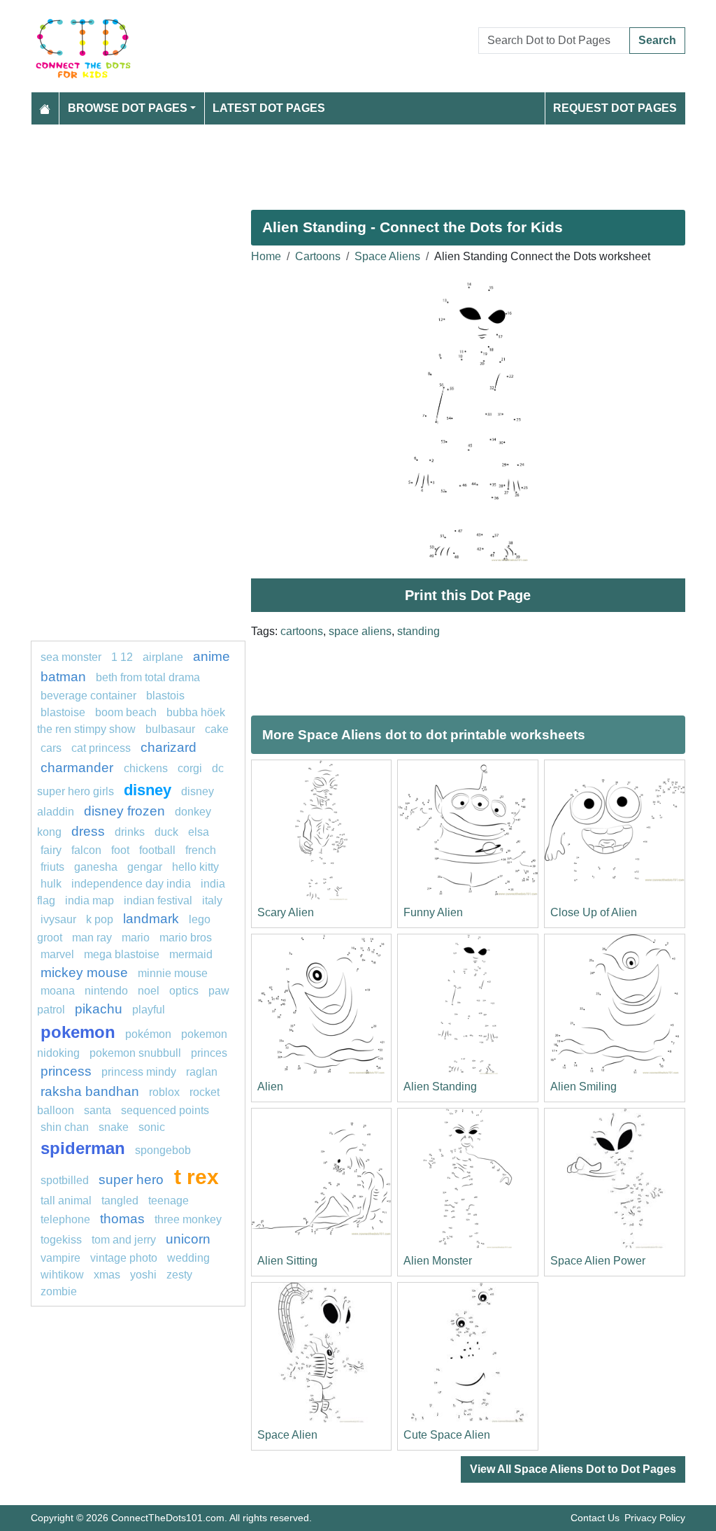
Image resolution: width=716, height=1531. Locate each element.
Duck (166, 832)
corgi (190, 768)
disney (147, 790)
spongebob (163, 1150)
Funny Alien (433, 912)
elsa (198, 832)
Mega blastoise (121, 954)
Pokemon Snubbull (135, 1053)
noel (148, 991)
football (157, 850)
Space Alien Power (597, 1261)
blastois (165, 696)
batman (63, 676)
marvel (57, 954)
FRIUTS (52, 867)
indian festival (158, 900)
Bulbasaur (170, 729)
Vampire (60, 1258)
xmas (107, 1275)
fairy (51, 850)
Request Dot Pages (615, 108)
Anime (211, 656)
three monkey (188, 1219)
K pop (99, 919)
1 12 (122, 657)
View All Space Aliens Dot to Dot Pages (573, 1469)
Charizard (168, 747)
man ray (92, 937)
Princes (209, 1053)
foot (120, 850)
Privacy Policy (654, 1517)
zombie (59, 1291)
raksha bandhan (90, 1091)
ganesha (95, 867)
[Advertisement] (358, 161)
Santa (97, 1110)
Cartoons (318, 256)
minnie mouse (173, 973)
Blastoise (63, 712)
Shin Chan (65, 1127)
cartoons (301, 631)
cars (51, 748)
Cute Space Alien (446, 1435)
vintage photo (123, 1258)
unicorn (188, 1239)
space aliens (360, 631)
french (200, 850)
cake (217, 729)
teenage (168, 1200)
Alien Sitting (287, 1261)
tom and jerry (124, 1240)
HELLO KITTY (195, 867)
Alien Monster (437, 1261)
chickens (146, 768)
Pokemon (78, 1032)
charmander (79, 767)
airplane (163, 657)
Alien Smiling (583, 1086)
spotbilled (65, 1180)
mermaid (191, 954)
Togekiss (61, 1240)
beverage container (88, 696)
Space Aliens (387, 256)
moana (58, 991)
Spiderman (83, 1148)
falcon (86, 850)
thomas (122, 1218)
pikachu (98, 1009)
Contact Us (595, 1517)
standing (418, 631)
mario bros (185, 937)
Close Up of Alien (593, 912)
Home (266, 256)
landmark (151, 918)
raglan (201, 1072)
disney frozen (124, 811)
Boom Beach (126, 712)
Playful (148, 1010)
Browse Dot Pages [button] (127, 108)
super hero (133, 1179)
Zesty (179, 1275)
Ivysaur (58, 919)
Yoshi (143, 1275)
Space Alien (287, 1435)
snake (114, 1127)
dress (88, 831)
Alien (270, 1086)
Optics (184, 991)
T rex (196, 1176)
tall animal (66, 1200)
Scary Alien (285, 912)
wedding (188, 1258)
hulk (51, 884)
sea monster (72, 657)
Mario (136, 937)
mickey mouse (84, 972)
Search (657, 40)
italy (212, 900)
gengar (144, 867)
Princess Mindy (138, 1072)
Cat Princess (101, 748)
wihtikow (62, 1275)
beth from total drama (148, 677)
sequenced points (165, 1110)
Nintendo (106, 991)
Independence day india (131, 884)
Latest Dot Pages (269, 108)
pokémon (148, 1034)
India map (89, 900)
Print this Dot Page (468, 595)
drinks (130, 832)
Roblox (164, 1092)
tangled (119, 1200)
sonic (151, 1127)
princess (66, 1071)
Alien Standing (440, 1086)
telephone (65, 1219)
